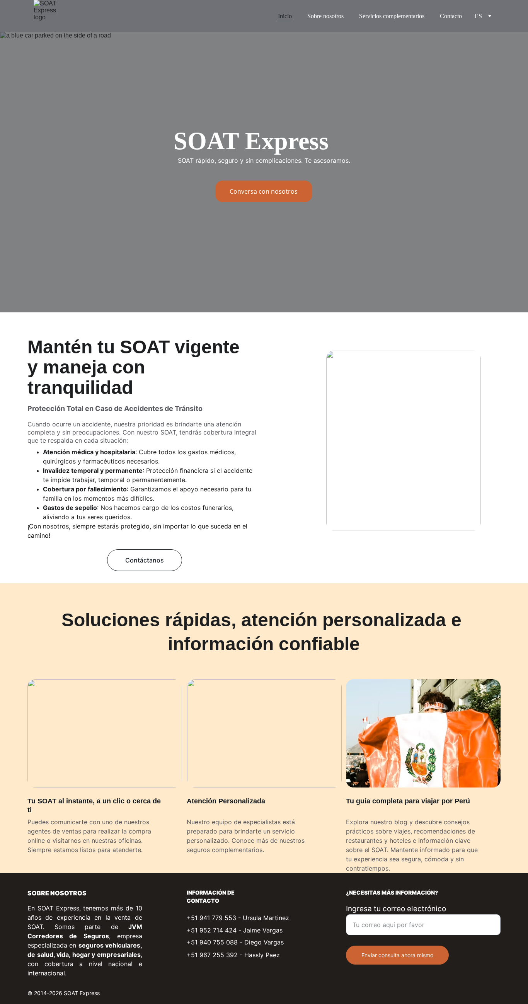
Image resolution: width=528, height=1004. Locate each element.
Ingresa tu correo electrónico (396, 908)
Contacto (451, 16)
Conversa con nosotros (264, 191)
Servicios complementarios (391, 16)
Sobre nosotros (325, 16)
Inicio (285, 16)
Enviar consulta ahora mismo (397, 955)
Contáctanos (144, 560)
